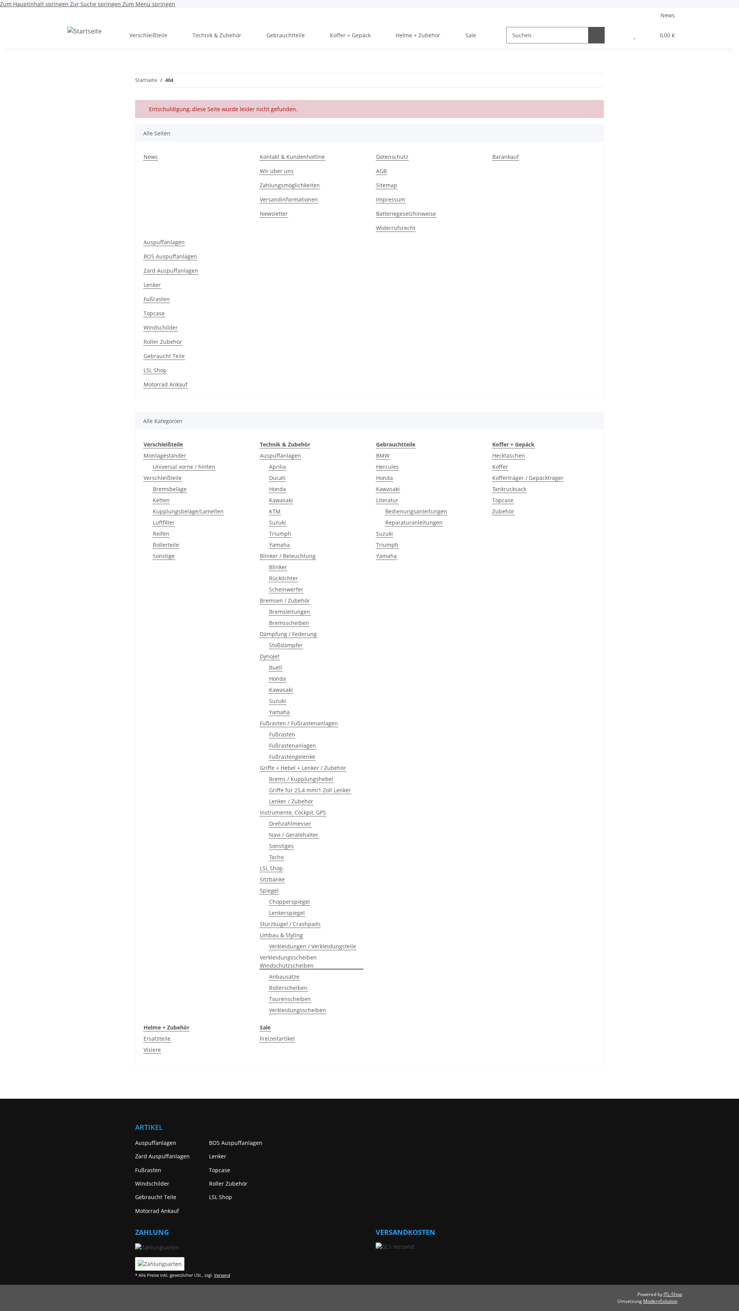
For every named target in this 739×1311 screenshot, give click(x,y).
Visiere (152, 1049)
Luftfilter (164, 522)
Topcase (154, 313)
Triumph (280, 533)
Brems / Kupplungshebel (301, 779)
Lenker (152, 284)
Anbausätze (284, 976)
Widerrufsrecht (395, 228)
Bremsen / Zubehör (285, 600)
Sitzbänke (272, 879)
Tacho (276, 857)
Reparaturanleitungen (414, 522)
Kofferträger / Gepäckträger (527, 477)
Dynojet (269, 656)
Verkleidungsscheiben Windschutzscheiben (288, 961)
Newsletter (274, 213)
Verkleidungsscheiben (297, 1010)
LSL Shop (155, 370)
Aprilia (277, 466)
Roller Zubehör (163, 341)
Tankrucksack (509, 489)
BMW (383, 455)
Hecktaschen (508, 455)
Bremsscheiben (289, 622)
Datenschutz (392, 156)
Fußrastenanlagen (292, 745)
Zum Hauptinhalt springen (35, 4)
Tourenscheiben (290, 999)
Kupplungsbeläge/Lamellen (188, 511)
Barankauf (505, 156)
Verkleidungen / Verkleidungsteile (312, 946)
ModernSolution (660, 1301)
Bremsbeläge (170, 489)
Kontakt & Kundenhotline (292, 156)
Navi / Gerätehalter (293, 834)
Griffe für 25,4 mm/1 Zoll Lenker (310, 790)
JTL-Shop (673, 1294)
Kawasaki (281, 500)
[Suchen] (596, 35)
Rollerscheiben (288, 987)
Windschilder (161, 327)
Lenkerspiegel (287, 912)
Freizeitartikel (277, 1038)
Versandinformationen (289, 199)
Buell (275, 667)
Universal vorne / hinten (184, 466)
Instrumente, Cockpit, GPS (293, 812)
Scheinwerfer (286, 589)
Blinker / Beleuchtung (288, 556)
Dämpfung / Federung (288, 634)
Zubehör (503, 511)
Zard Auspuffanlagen (171, 270)
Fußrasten (157, 299)
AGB (381, 171)
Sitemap (386, 185)
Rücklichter (283, 578)
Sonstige (164, 556)
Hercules (387, 466)
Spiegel (269, 890)
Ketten (161, 500)
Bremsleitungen (289, 611)
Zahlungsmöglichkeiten (290, 185)
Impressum (390, 199)
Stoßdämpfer (286, 645)
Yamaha (279, 544)
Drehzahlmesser (290, 823)
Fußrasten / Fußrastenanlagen (299, 723)
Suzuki (277, 522)
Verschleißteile (163, 477)
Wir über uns (277, 171)
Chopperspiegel (289, 901)
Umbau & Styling (281, 935)
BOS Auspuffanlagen (170, 256)
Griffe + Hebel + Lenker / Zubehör (303, 767)
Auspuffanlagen (164, 242)
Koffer (500, 466)
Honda (277, 489)
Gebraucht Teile (164, 356)
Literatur (387, 500)
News (667, 15)
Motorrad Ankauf (165, 384)
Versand (222, 1275)
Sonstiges (281, 846)
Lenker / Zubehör (291, 801)
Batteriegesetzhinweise (406, 213)
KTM (275, 511)
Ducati (277, 477)
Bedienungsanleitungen (416, 511)
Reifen (161, 533)
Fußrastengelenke (292, 756)
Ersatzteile (157, 1038)
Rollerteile (166, 544)
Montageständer (165, 455)
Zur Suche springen (96, 4)
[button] (619, 35)
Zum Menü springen (148, 4)
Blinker (278, 567)
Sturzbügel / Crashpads (290, 924)
